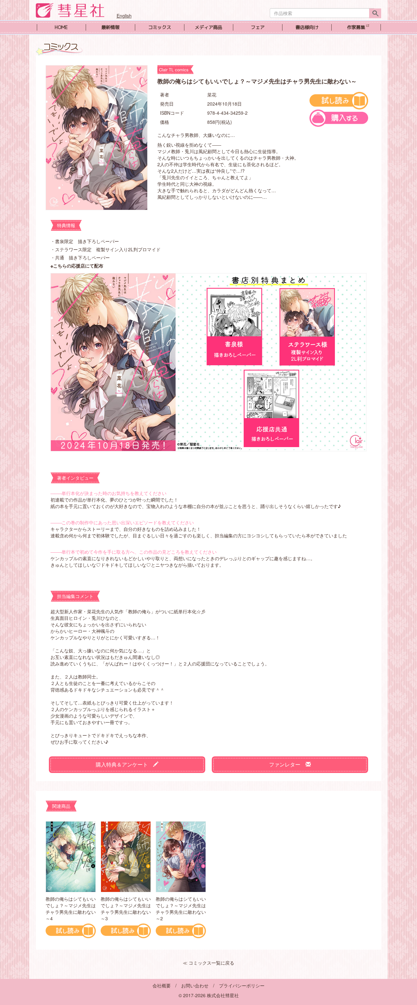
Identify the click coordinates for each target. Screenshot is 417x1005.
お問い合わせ (194, 985)
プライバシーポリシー (242, 985)
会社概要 (161, 985)
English (124, 15)
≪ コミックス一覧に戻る (208, 962)
